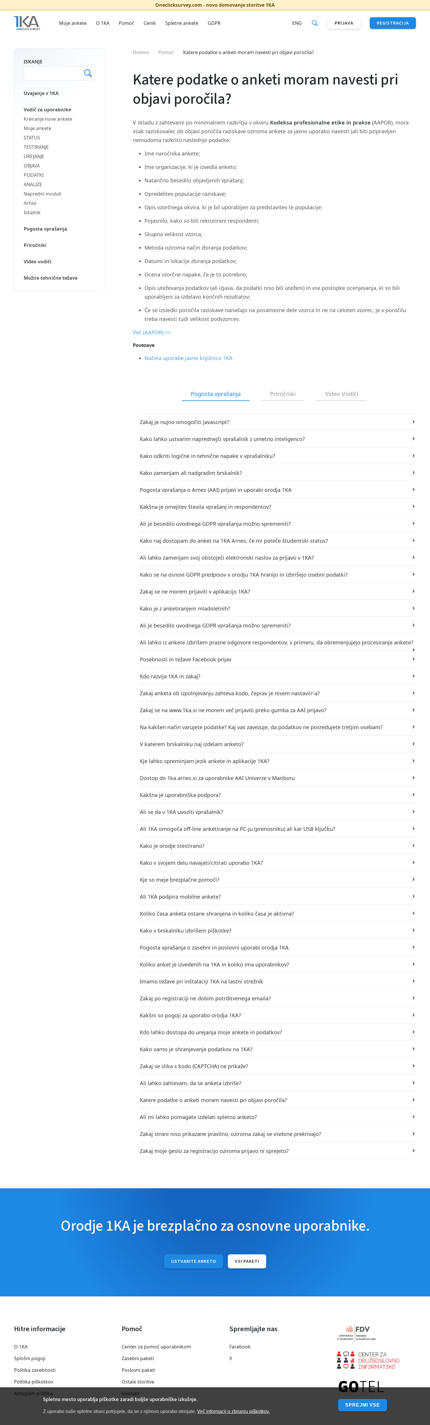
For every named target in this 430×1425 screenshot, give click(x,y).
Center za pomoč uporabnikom (156, 1346)
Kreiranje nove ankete (48, 119)
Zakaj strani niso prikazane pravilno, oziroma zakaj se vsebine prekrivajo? (230, 1133)
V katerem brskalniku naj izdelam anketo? (192, 744)
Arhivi (30, 203)
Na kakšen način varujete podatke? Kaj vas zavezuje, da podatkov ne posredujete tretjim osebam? (261, 727)
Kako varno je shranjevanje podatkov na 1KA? (196, 1049)
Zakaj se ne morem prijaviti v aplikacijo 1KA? (195, 591)
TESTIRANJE (36, 147)
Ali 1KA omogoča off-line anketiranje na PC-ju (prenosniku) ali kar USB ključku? (237, 828)
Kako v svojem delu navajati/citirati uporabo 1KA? (201, 862)
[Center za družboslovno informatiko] (376, 1360)
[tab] (216, 394)
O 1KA (102, 23)
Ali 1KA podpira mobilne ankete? (180, 896)
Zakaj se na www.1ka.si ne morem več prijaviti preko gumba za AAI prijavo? (233, 710)
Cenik (150, 23)
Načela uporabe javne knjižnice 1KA (189, 358)
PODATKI (34, 175)
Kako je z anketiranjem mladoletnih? (185, 608)
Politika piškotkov (33, 1382)
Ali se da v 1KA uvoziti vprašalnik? (181, 811)
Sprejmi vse (362, 1404)
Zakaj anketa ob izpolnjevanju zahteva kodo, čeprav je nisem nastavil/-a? (230, 693)
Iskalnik (32, 212)
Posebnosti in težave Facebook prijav (185, 659)
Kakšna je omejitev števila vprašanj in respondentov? (205, 506)
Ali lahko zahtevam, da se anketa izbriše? (190, 1083)
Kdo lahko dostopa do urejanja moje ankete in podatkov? (211, 1032)
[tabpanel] (274, 786)
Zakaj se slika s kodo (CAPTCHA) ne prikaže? (194, 1066)
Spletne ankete (181, 23)
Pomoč (126, 23)
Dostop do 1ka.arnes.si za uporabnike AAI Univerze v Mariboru (217, 777)
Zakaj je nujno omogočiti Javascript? (184, 422)
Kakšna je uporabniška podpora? (180, 794)
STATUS (32, 137)
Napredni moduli (42, 194)
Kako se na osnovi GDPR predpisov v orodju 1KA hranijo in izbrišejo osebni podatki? (244, 574)
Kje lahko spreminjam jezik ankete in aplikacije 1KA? (204, 761)
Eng (297, 23)
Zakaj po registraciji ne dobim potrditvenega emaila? (205, 998)
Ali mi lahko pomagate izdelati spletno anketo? (198, 1116)
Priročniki (35, 245)
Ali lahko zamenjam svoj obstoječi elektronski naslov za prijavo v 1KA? (227, 557)
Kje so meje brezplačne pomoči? (179, 879)
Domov (141, 52)
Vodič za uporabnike (47, 109)
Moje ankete (73, 23)
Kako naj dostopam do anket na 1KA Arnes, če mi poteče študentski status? (234, 540)
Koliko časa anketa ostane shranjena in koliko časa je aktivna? (217, 913)
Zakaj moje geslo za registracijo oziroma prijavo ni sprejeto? (214, 1150)
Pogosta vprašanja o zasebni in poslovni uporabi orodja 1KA (214, 947)
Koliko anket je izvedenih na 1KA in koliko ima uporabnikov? (214, 964)
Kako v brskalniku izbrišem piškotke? (185, 930)
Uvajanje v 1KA (41, 93)
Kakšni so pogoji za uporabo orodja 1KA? (190, 1015)
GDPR (214, 23)
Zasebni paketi (138, 1358)
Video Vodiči (341, 394)
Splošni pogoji (29, 1358)
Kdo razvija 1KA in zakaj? (170, 676)
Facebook (240, 1346)
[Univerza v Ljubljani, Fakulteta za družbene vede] (376, 1333)
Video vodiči (37, 261)
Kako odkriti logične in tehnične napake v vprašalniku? (207, 455)
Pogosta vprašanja (45, 229)
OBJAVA (32, 165)
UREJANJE (34, 156)
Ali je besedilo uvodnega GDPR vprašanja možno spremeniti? (215, 523)
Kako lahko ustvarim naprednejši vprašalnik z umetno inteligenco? (222, 438)
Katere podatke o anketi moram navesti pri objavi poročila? (213, 1100)
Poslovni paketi (138, 1370)
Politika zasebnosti (35, 1370)
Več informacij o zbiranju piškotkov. (233, 1411)
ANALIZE (33, 184)
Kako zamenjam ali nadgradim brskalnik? (191, 472)
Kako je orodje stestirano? (172, 845)
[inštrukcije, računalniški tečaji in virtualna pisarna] (376, 1387)
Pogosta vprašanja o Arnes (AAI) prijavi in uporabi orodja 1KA (216, 489)
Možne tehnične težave (51, 278)
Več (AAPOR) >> (152, 332)
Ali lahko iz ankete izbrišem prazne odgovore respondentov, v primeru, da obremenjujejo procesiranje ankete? (276, 642)
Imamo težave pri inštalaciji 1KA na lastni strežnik (201, 981)
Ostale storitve (138, 1382)
